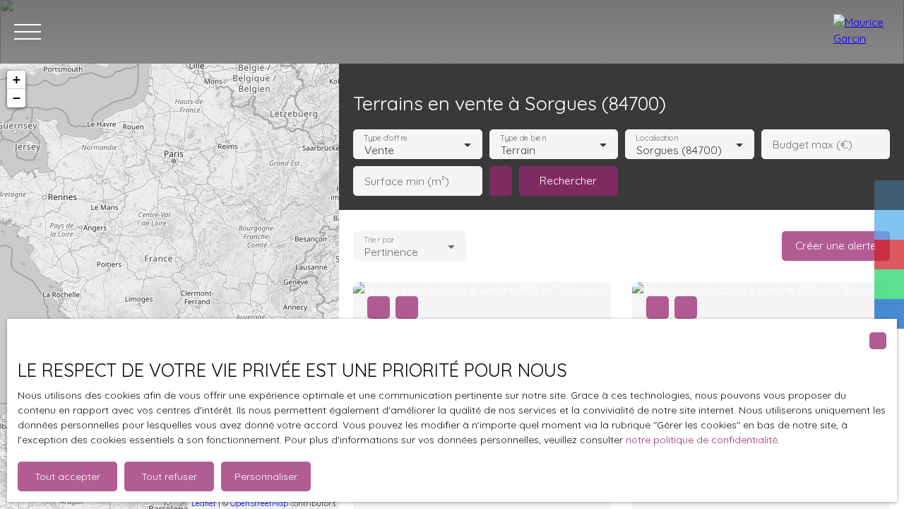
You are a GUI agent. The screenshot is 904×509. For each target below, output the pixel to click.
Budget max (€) (812, 144)
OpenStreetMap (259, 503)
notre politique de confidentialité (702, 439)
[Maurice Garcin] (861, 32)
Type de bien (522, 138)
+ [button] (16, 79)
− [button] (16, 97)
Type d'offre (386, 138)
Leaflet (203, 503)
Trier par (379, 240)
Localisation (657, 138)
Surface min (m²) (406, 181)
